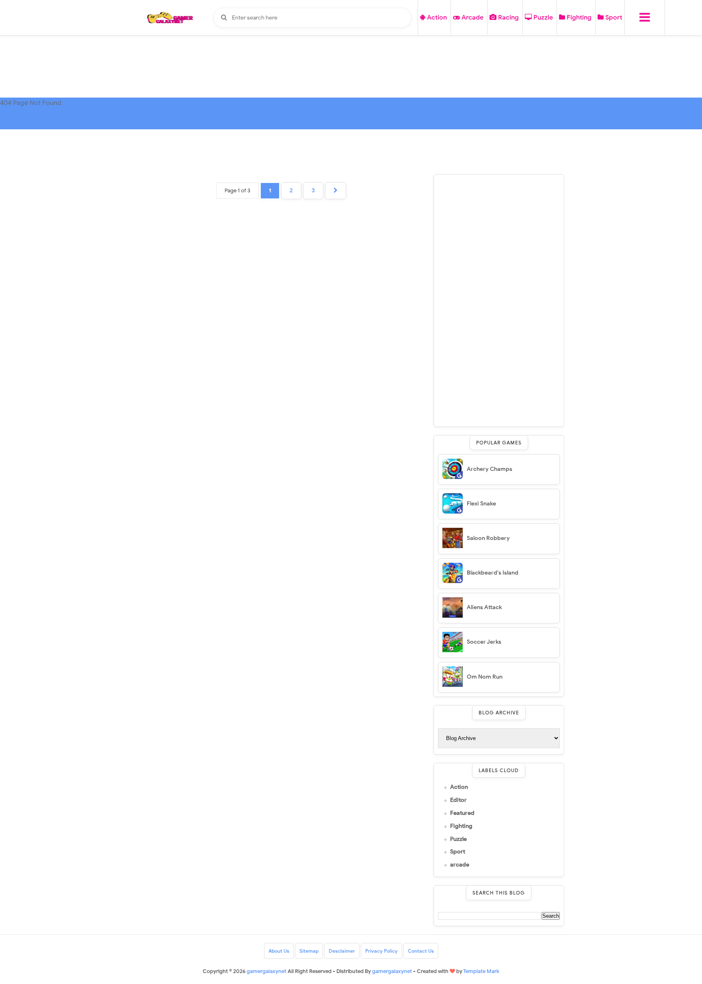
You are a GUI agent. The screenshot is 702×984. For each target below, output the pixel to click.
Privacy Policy (381, 951)
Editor (458, 800)
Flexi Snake (481, 503)
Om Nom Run (485, 676)
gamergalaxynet (392, 971)
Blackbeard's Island (492, 572)
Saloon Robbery (488, 538)
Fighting (578, 17)
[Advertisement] (499, 300)
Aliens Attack (484, 607)
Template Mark (481, 971)
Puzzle (542, 17)
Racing (507, 17)
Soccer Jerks (484, 641)
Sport (613, 17)
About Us (279, 951)
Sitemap (308, 951)
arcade (459, 865)
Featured (462, 813)
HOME (16, 124)
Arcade (471, 17)
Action (436, 17)
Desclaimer (342, 951)
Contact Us (421, 951)
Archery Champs (489, 469)
